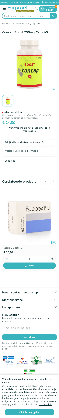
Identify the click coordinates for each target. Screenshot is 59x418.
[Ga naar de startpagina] (21, 9)
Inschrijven (29, 337)
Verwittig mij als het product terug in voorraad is (29, 129)
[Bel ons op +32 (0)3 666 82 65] (36, 8)
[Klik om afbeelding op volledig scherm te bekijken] (29, 64)
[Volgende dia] (53, 181)
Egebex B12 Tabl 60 (12, 247)
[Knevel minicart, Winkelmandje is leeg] (42, 8)
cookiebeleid (45, 404)
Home (5, 23)
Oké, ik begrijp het (29, 412)
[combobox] (26, 16)
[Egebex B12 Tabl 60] (29, 217)
